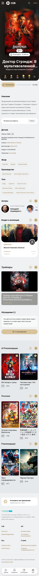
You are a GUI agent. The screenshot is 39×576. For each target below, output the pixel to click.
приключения (22, 164)
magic (4, 183)
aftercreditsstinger (20, 188)
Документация (25, 531)
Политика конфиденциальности (27, 549)
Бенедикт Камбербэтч (15, 210)
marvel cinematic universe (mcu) (25, 192)
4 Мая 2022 (13, 146)
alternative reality (7, 188)
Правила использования (28, 545)
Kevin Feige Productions (21, 174)
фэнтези (5, 164)
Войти (35, 3)
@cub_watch (9, 562)
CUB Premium (5, 548)
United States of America (14, 142)
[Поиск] (29, 3)
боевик (13, 164)
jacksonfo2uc (8, 244)
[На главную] (11, 3)
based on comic (21, 183)
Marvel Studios (6, 174)
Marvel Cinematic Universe (14, 248)
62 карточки (7, 251)
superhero (11, 183)
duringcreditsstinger (7, 192)
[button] (36, 201)
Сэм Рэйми (12, 153)
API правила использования (26, 535)
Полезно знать (6, 545)
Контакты (4, 531)
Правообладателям (7, 534)
